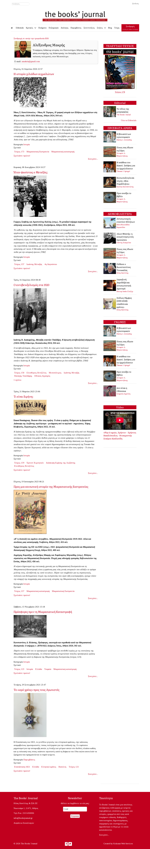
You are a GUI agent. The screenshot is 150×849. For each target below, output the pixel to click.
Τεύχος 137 (19, 591)
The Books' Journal (124, 115)
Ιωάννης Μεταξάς (34, 264)
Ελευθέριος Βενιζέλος (37, 373)
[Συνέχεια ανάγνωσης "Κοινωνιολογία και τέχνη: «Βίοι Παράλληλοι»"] (109, 182)
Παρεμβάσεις (29, 759)
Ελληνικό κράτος (48, 767)
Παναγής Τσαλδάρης (23, 376)
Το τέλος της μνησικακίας (123, 110)
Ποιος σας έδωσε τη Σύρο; (125, 149)
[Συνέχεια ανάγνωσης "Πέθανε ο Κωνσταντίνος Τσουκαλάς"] (109, 268)
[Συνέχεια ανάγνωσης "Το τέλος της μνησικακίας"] (109, 111)
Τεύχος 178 (120, 92)
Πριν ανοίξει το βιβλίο (124, 195)
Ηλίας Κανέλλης (122, 273)
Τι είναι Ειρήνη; (23, 396)
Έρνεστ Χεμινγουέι (35, 463)
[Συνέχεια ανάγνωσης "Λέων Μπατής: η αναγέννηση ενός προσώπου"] (109, 238)
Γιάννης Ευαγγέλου (124, 243)
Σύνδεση (135, 4)
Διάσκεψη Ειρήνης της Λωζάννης (60, 463)
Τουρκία (47, 669)
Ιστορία (26, 144)
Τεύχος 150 (19, 373)
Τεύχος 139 (19, 463)
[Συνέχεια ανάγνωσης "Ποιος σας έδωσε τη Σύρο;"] (109, 151)
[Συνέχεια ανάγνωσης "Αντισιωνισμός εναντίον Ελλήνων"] (109, 223)
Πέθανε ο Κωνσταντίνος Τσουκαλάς (124, 267)
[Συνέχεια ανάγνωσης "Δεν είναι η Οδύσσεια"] (109, 390)
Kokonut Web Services (123, 843)
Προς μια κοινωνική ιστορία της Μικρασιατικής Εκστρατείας (51, 486)
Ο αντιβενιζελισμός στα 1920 (31, 285)
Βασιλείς (62, 767)
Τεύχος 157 (19, 264)
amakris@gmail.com (31, 61)
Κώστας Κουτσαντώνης (125, 187)
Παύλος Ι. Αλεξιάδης (124, 140)
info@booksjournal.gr (23, 818)
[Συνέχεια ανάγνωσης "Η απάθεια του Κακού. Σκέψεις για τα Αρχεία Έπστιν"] (109, 166)
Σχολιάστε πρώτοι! (22, 156)
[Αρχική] (13, 27)
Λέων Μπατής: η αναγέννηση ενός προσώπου (125, 236)
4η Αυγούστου (50, 264)
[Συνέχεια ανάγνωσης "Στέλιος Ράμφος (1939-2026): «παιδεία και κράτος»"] (109, 303)
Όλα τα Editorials (128, 120)
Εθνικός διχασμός (42, 376)
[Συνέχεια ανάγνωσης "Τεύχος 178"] (119, 69)
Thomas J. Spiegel (123, 171)
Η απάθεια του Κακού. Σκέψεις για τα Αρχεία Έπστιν (126, 165)
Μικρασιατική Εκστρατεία (38, 151)
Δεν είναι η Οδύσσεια (122, 389)
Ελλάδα (38, 669)
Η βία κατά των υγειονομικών (124, 135)
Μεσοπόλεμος (55, 373)
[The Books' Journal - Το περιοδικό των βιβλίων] (75, 15)
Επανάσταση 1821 (22, 767)
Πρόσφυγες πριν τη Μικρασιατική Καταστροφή (43, 612)
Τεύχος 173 (19, 151)
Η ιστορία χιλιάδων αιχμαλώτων (34, 74)
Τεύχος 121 (74, 767)
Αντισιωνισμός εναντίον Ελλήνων (126, 220)
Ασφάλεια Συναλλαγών (24, 823)
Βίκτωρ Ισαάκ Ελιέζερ (125, 291)
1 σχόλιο (17, 380)
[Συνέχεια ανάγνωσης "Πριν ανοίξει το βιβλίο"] (109, 197)
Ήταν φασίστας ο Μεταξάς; (31, 172)
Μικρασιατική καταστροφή (62, 151)
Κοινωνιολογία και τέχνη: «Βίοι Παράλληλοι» (125, 180)
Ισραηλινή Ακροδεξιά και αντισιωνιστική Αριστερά (124, 284)
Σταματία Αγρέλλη (123, 394)
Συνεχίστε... (93, 159)
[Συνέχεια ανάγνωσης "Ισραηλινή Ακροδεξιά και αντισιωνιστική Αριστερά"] (109, 285)
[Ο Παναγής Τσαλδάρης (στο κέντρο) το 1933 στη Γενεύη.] (31, 312)
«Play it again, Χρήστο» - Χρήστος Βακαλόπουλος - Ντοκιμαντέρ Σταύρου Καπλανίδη (119, 435)
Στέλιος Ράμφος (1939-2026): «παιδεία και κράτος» (124, 302)
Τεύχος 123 (19, 669)
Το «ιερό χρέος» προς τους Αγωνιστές (36, 690)
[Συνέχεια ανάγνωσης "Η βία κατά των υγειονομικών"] (109, 137)
